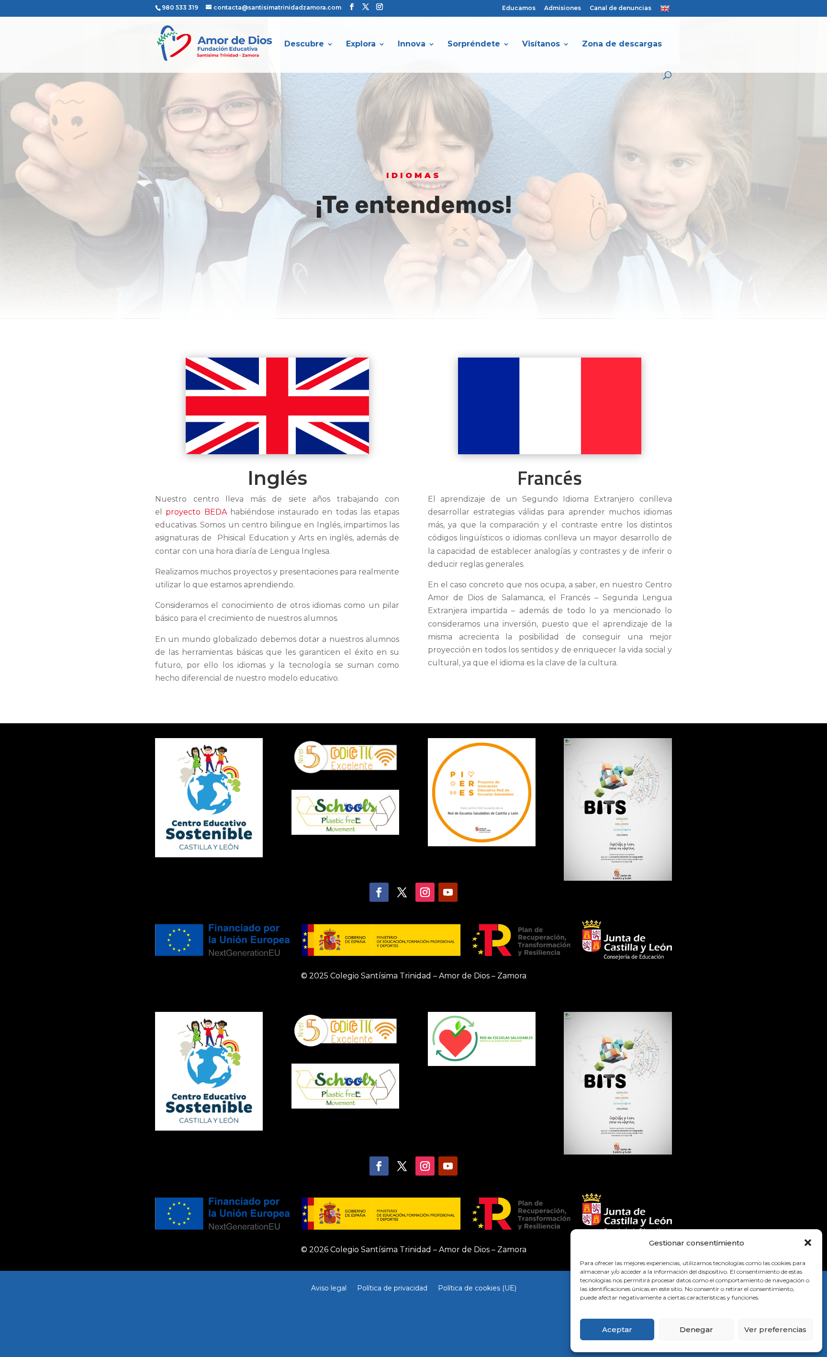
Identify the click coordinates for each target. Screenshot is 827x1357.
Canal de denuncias (620, 8)
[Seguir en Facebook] (379, 892)
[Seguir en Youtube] (448, 892)
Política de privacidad (392, 1287)
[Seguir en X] (402, 892)
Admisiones (562, 8)
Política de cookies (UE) (477, 1287)
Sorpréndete (473, 44)
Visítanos (541, 44)
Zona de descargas (622, 44)
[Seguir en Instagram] (425, 892)
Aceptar (617, 1329)
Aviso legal (328, 1287)
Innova (411, 44)
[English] (666, 10)
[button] (808, 1242)
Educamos (519, 8)
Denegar (696, 1329)
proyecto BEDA (196, 511)
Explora (361, 44)
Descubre (304, 44)
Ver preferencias (775, 1329)
